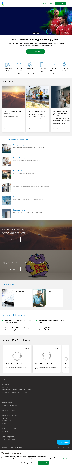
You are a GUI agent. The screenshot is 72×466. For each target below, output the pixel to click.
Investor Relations (7, 382)
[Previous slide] (4, 108)
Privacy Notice (6, 426)
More (67, 315)
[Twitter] (63, 447)
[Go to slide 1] (33, 33)
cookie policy (63, 458)
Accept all (43, 462)
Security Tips (6, 423)
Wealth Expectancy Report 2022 (53, 322)
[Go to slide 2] (34, 33)
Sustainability (6, 387)
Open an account (48, 3)
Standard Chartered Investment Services (14, 392)
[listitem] (13, 109)
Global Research (7, 402)
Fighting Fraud (6, 420)
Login (61, 3)
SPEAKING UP (5, 418)
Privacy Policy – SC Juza (9, 428)
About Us (4, 379)
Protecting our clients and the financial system (16, 389)
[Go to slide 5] (38, 33)
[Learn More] (36, 21)
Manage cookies (29, 462)
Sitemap (19, 447)
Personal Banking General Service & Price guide (19, 329)
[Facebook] (58, 447)
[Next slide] (67, 108)
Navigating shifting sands (13, 233)
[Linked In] (68, 447)
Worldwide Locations (8, 410)
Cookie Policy (6, 431)
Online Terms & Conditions (10, 415)
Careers (4, 400)
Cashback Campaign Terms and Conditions (18, 322)
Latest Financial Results (9, 405)
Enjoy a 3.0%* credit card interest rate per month (24, 263)
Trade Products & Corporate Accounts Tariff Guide (53, 329)
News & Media (6, 384)
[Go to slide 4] (37, 33)
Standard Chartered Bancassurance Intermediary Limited (19, 395)
